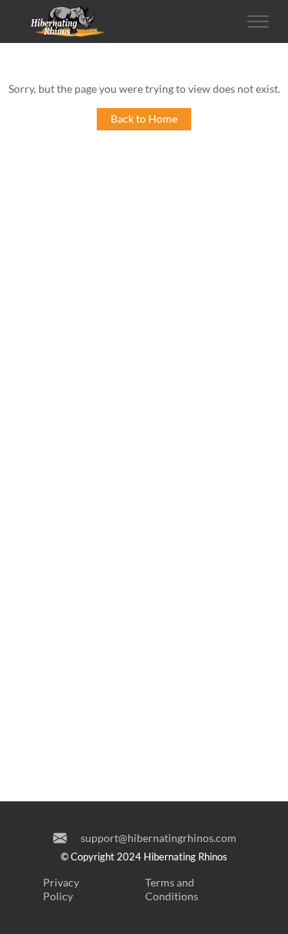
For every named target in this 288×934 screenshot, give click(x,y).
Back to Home (144, 118)
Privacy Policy (61, 889)
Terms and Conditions (171, 889)
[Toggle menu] (258, 21)
